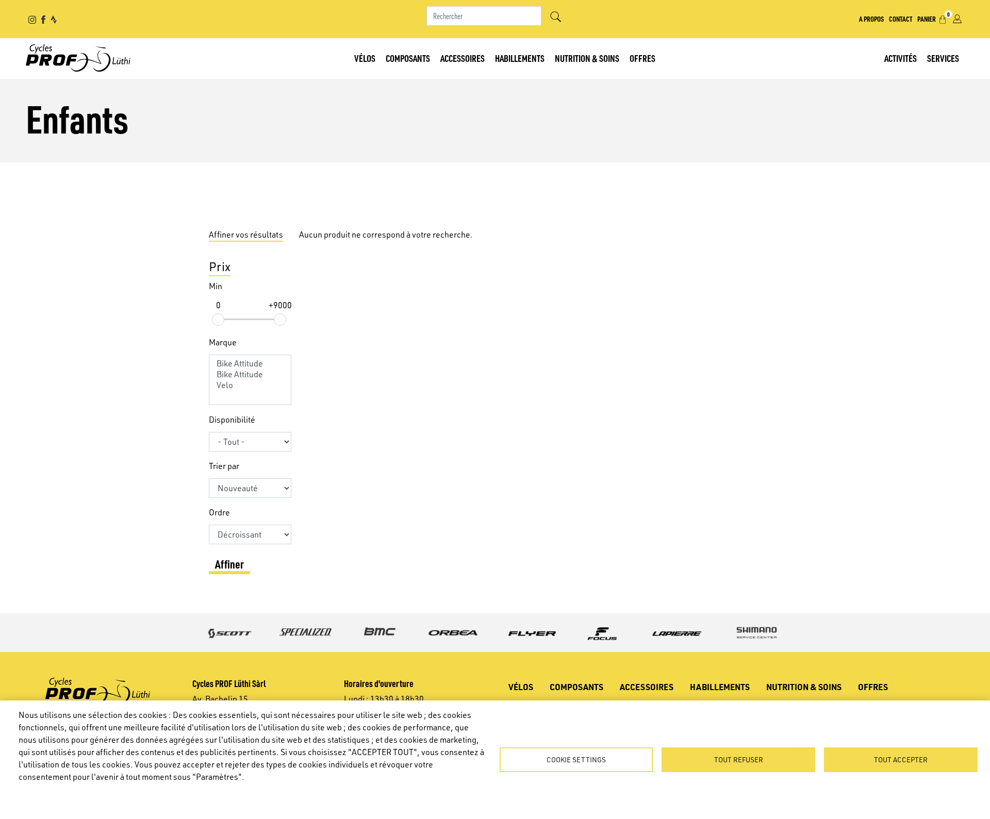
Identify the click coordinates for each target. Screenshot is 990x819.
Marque (223, 342)
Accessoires (462, 58)
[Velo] (250, 385)
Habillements (519, 58)
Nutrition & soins (587, 58)
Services (943, 58)
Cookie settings (576, 759)
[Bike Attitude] (250, 363)
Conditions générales (149, 793)
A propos (871, 18)
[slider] (218, 319)
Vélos (364, 58)
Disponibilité (232, 419)
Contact (900, 18)
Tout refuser (738, 759)
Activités (900, 58)
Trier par (224, 466)
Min (215, 286)
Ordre (219, 512)
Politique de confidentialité (62, 793)
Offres (642, 58)
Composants (408, 58)
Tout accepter (901, 759)
